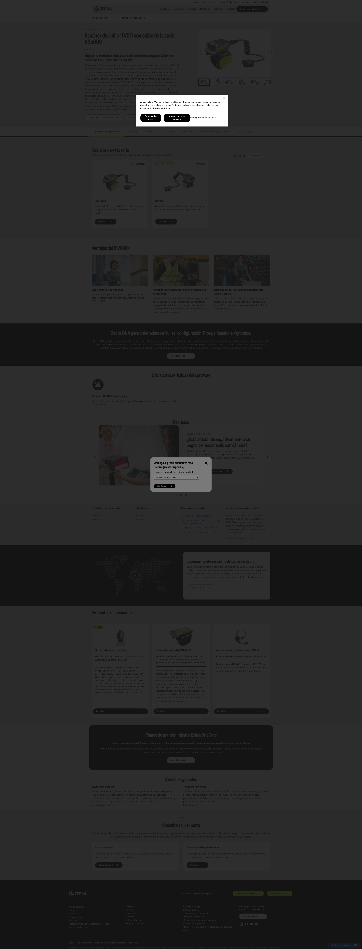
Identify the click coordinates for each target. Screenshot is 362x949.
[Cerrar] (224, 98)
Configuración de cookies (203, 118)
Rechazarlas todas (151, 117)
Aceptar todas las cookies (177, 117)
